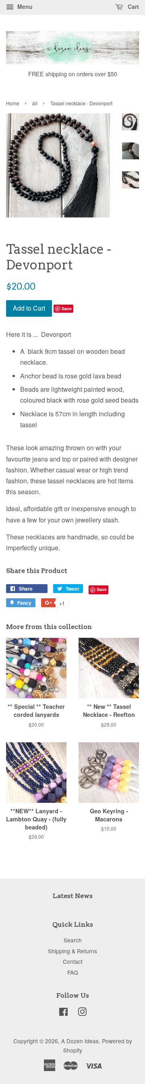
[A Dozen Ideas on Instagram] (82, 1013)
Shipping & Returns (72, 951)
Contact (73, 961)
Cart (132, 6)
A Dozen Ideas (80, 1041)
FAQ (72, 972)
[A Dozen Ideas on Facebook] (63, 1013)
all (34, 103)
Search (73, 940)
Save (67, 308)
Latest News (73, 896)
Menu (24, 6)
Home (12, 103)
